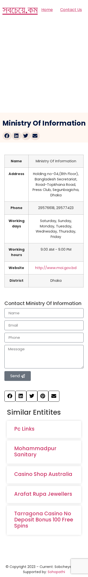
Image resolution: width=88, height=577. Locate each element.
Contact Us (71, 9)
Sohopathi (56, 571)
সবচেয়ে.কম (20, 10)
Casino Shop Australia (43, 474)
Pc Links (24, 428)
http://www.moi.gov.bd (56, 267)
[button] (7, 136)
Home (47, 9)
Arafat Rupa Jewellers (43, 493)
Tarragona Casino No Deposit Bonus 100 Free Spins (43, 519)
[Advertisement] (44, 66)
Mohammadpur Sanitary (35, 451)
